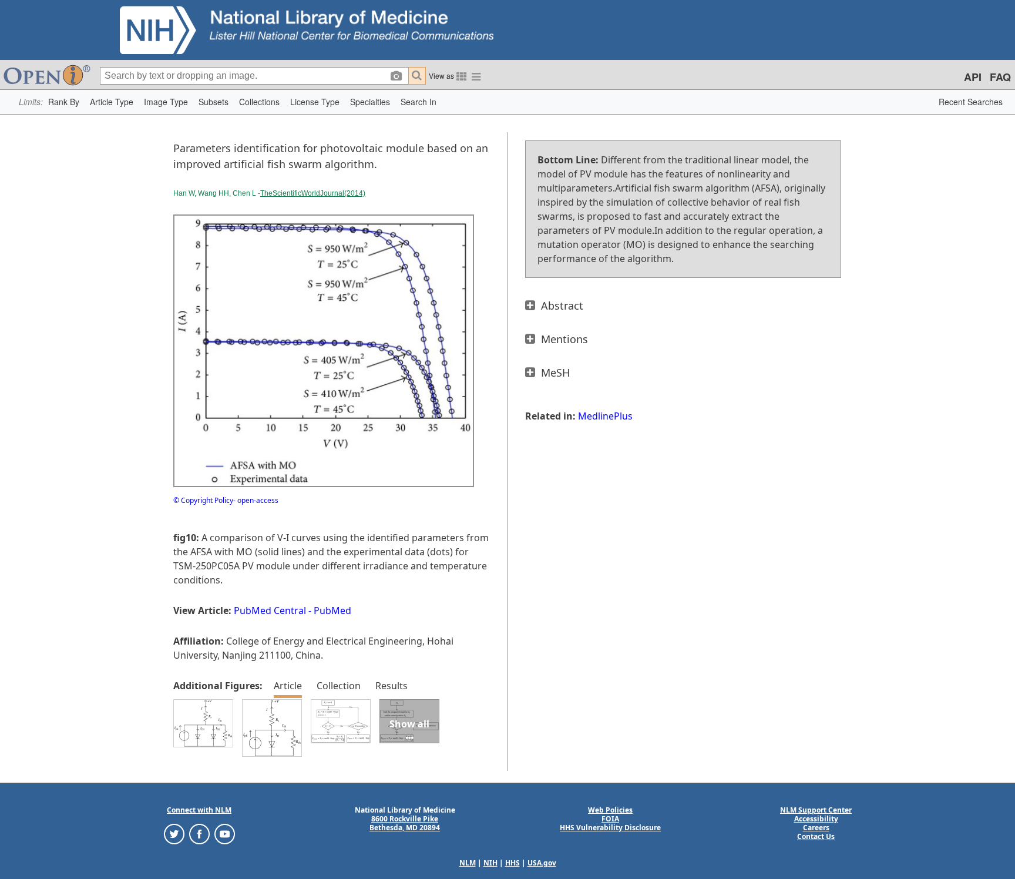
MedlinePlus (605, 416)
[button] (64, 102)
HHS (512, 863)
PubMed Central (270, 610)
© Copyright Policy (203, 500)
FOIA (610, 819)
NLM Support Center (816, 810)
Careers (816, 828)
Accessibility (816, 819)
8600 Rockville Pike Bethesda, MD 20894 (404, 823)
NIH (490, 863)
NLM (467, 863)
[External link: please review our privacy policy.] (174, 833)
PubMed (332, 610)
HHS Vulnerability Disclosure (610, 828)
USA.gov (541, 863)
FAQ (1000, 77)
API (973, 77)
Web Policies (610, 810)
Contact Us (816, 836)
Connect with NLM (199, 810)
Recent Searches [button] (971, 102)
